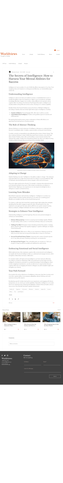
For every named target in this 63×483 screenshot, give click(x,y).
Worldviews (8, 54)
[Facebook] (2, 355)
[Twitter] (5, 355)
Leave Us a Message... (29, 368)
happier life (43, 289)
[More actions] (53, 72)
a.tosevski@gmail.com (6, 362)
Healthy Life (12, 289)
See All (59, 309)
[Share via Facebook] (9, 299)
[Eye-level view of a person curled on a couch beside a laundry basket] (11, 317)
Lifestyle (20, 63)
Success (49, 289)
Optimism (37, 289)
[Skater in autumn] (51, 317)
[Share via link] (18, 299)
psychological (20, 291)
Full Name (26, 361)
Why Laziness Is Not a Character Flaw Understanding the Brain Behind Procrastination (11, 325)
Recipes (26, 63)
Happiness (18, 289)
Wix (9, 364)
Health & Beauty (12, 63)
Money (11, 291)
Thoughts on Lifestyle (5, 56)
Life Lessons (24, 289)
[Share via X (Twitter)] (12, 299)
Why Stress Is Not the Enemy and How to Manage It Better (30, 325)
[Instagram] (7, 355)
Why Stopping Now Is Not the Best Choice (51, 325)
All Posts (4, 63)
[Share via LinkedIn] (15, 299)
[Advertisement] (31, 16)
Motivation (31, 289)
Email (44, 361)
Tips (15, 291)
